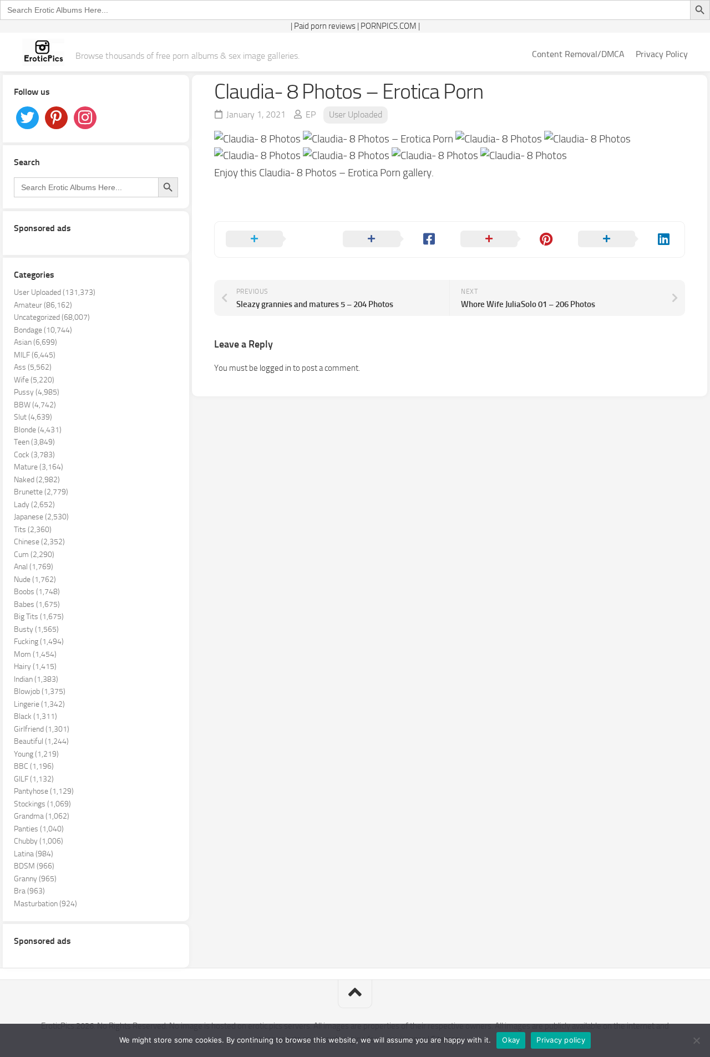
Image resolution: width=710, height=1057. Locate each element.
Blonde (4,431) (38, 430)
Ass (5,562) (33, 367)
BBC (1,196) (34, 766)
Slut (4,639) (33, 417)
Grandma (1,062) (41, 816)
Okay (511, 1039)
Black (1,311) (35, 716)
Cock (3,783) (34, 454)
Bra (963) (29, 891)
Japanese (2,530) (41, 517)
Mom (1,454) (35, 654)
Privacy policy (560, 1039)
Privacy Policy (662, 54)
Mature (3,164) (38, 467)
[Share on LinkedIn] (625, 239)
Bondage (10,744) (43, 330)
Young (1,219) (36, 754)
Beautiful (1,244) (41, 741)
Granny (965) (35, 879)
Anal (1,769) (33, 566)
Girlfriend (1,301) (41, 729)
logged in (275, 368)
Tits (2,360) (33, 529)
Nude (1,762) (35, 579)
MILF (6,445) (34, 355)
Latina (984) (33, 854)
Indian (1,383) (36, 679)
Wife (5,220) (34, 380)
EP (311, 114)
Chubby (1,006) (38, 841)
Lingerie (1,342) (39, 704)
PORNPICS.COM (389, 26)
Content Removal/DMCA (578, 54)
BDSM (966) (34, 866)
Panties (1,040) (39, 829)
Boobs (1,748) (37, 591)
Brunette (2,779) (41, 492)
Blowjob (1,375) (39, 691)
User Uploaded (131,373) (54, 292)
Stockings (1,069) (42, 804)
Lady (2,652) (34, 504)
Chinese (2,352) (39, 542)
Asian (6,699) (35, 342)
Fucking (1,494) (39, 641)
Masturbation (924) (45, 903)
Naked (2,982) (37, 479)
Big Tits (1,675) (39, 616)
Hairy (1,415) (35, 666)
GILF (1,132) (34, 779)
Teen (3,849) (34, 442)
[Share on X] (273, 239)
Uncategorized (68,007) (52, 317)
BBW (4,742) (35, 405)
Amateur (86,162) (43, 305)
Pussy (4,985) (36, 392)
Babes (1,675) (37, 604)
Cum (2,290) (34, 554)
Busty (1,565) (36, 629)
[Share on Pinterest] (508, 239)
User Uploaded (355, 114)
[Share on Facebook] (390, 239)
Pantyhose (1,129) (44, 791)
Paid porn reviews (325, 26)
